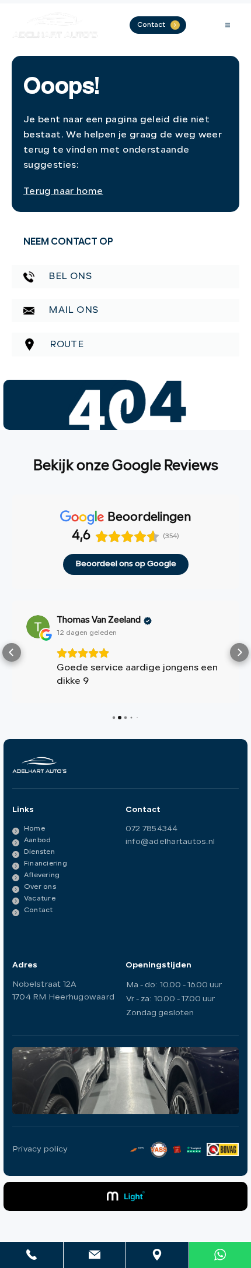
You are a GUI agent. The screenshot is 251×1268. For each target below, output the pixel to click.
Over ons (40, 885)
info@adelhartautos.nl (170, 840)
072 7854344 (152, 828)
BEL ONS (69, 276)
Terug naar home (63, 191)
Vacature (39, 897)
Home (34, 827)
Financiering (45, 862)
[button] (11, 651)
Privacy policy (40, 1148)
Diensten (39, 850)
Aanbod (37, 839)
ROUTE (65, 344)
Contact (38, 909)
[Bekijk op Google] (38, 626)
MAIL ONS (72, 310)
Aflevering (42, 874)
